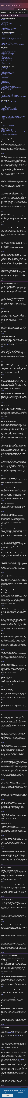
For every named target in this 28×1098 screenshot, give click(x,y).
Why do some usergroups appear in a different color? (11, 87)
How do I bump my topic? (6, 63)
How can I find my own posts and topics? (9, 112)
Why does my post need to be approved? (9, 62)
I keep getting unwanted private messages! (9, 95)
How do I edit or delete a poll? (7, 54)
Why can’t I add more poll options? (8, 53)
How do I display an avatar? (6, 42)
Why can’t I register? (5, 22)
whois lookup (20, 1059)
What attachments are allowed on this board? (10, 124)
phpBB (8, 344)
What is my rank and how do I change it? (9, 43)
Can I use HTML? (4, 68)
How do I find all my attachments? (8, 125)
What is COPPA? (4, 21)
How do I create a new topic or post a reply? (9, 48)
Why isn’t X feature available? (7, 130)
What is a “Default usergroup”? (7, 88)
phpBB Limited (11, 1032)
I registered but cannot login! (6, 23)
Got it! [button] (7, 1095)
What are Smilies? (4, 69)
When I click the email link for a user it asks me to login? (12, 44)
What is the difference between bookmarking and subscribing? (13, 116)
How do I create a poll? (5, 52)
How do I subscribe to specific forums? (8, 118)
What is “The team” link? (6, 89)
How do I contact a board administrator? (9, 134)
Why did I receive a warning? (6, 58)
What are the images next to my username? (9, 40)
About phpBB (17, 1035)
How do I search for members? (7, 110)
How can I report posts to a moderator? (8, 59)
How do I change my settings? (7, 33)
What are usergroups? (5, 83)
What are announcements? (6, 73)
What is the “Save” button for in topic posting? (10, 60)
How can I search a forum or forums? (8, 107)
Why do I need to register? (6, 19)
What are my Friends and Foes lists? (8, 101)
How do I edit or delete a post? (7, 50)
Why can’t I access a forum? (6, 56)
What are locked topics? (6, 76)
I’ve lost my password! (5, 27)
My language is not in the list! (7, 39)
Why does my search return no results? (9, 108)
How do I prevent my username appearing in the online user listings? (12, 35)
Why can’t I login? (4, 24)
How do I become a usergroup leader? (8, 86)
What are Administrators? (6, 81)
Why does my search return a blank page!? (9, 109)
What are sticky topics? (5, 74)
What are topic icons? (5, 77)
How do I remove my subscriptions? (8, 119)
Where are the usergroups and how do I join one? (10, 85)
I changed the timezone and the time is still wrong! (11, 38)
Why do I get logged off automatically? (8, 28)
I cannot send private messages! (7, 94)
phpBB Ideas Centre (9, 1045)
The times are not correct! (6, 37)
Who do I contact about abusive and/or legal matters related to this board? (13, 132)
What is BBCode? (4, 67)
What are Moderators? (5, 82)
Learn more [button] (20, 1092)
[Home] (10, 5)
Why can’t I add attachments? (7, 57)
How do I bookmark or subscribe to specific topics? (11, 117)
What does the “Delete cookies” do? (8, 29)
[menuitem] (24, 9)
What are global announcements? (7, 72)
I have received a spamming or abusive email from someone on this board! (13, 97)
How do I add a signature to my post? (8, 51)
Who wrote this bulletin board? (7, 129)
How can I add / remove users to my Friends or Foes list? (12, 103)
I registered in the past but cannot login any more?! (11, 25)
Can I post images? (5, 71)
